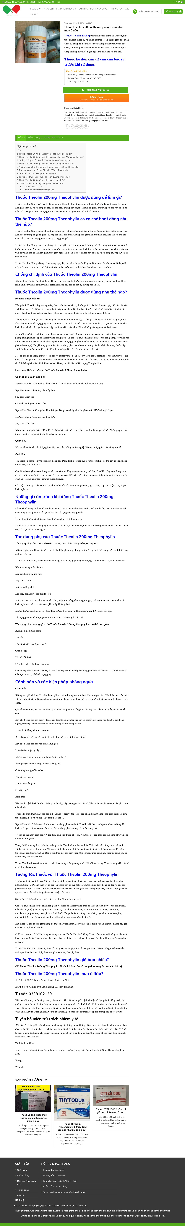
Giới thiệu (22, 1170)
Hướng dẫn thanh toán (54, 1175)
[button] (149, 11)
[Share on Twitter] (71, 126)
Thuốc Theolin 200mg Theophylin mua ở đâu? (42, 183)
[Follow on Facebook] (174, 2)
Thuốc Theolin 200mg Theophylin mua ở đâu (90, 120)
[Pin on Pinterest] (81, 126)
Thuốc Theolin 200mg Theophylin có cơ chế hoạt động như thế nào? (51, 157)
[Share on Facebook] (67, 126)
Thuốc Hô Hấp (85, 23)
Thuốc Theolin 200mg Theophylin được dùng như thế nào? (46, 163)
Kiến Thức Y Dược (98, 9)
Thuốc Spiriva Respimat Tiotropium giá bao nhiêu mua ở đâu (33, 1117)
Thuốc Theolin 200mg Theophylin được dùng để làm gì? (45, 154)
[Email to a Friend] (76, 126)
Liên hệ (34, 14)
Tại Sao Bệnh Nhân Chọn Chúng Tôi (59, 9)
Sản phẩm (83, 9)
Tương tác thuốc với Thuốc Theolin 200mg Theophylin (44, 177)
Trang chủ (35, 9)
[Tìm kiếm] (135, 11)
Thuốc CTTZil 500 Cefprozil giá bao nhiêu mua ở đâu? (111, 1111)
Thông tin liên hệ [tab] (54, 137)
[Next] (129, 1117)
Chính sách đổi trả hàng (55, 1186)
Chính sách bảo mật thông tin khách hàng (64, 1191)
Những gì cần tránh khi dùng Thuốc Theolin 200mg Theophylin (49, 167)
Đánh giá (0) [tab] (35, 137)
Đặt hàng (124, 9)
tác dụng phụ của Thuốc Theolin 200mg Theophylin (94, 115)
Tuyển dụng (23, 1189)
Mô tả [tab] (21, 137)
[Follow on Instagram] (176, 2)
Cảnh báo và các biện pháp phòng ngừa (38, 173)
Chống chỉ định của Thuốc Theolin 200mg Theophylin (44, 160)
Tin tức (114, 9)
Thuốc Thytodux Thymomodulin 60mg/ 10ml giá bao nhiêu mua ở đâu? (72, 1126)
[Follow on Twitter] (179, 2)
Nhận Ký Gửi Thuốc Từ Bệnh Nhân (60, 1181)
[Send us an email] (181, 2)
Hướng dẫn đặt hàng (53, 1170)
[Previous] (15, 1117)
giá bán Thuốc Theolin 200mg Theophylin (84, 112)
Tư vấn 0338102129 (33, 186)
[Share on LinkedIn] (86, 126)
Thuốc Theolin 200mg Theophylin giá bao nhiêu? (42, 180)
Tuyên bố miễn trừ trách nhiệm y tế (39, 189)
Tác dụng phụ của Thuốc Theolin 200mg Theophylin (43, 170)
